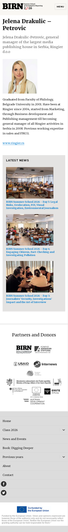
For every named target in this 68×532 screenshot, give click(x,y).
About (7, 466)
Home (7, 421)
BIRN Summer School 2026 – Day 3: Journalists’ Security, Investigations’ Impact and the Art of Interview (29, 299)
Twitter (3, 493)
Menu (60, 6)
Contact (8, 475)
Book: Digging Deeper (18, 448)
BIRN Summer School (29, 7)
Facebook (3, 484)
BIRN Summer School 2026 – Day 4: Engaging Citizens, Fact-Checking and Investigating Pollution (30, 252)
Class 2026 (10, 430)
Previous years (13, 457)
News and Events (14, 439)
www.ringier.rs (13, 143)
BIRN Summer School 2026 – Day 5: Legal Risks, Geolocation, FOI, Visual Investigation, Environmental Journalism (32, 205)
